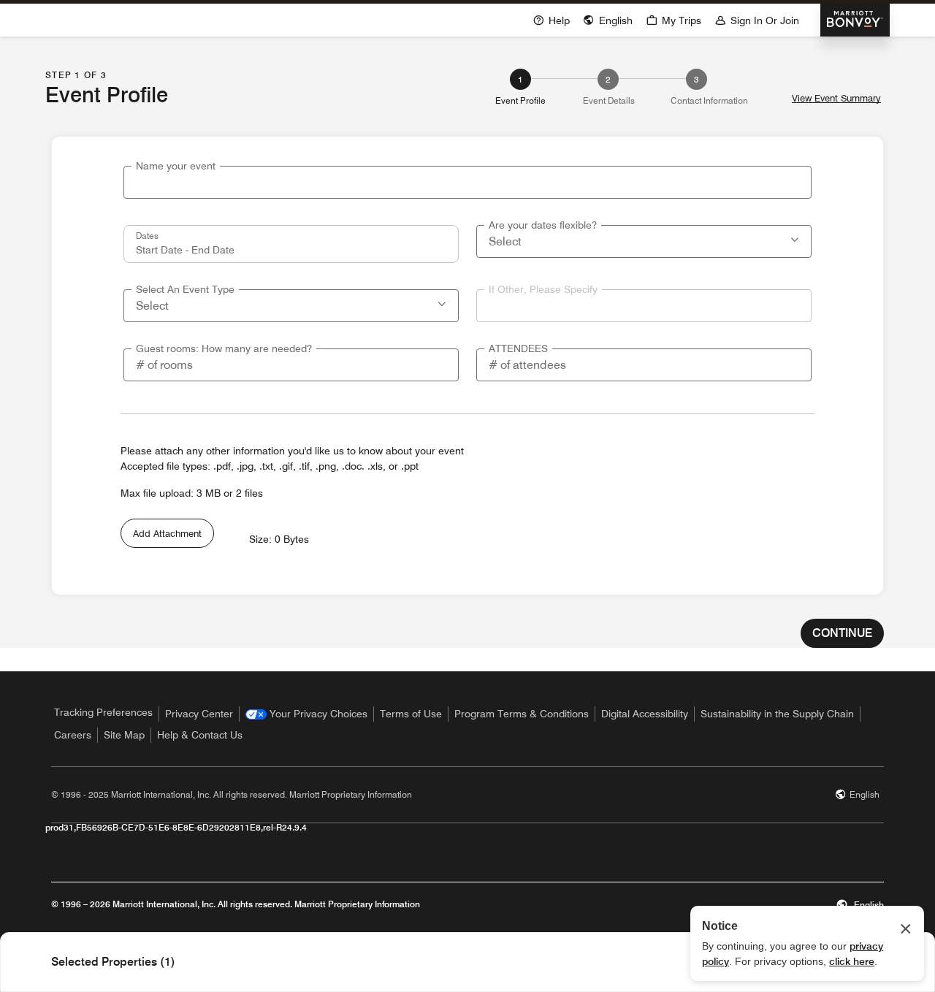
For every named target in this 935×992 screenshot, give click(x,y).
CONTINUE (842, 633)
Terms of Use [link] (411, 714)
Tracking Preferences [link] (103, 712)
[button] (796, 238)
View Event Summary (836, 98)
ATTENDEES (518, 348)
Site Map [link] (124, 735)
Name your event (175, 166)
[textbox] (467, 182)
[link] (306, 714)
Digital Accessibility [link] (644, 714)
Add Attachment (167, 533)
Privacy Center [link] (199, 714)
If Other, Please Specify (543, 289)
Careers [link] (72, 735)
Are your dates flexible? (543, 225)
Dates (147, 235)
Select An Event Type (185, 289)
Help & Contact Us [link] (200, 735)
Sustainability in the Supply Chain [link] (777, 714)
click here (851, 961)
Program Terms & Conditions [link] (521, 714)
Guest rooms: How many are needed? (224, 348)
